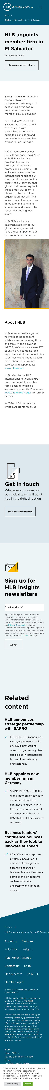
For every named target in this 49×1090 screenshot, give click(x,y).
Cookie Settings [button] (12, 1084)
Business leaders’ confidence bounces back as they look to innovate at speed (23, 839)
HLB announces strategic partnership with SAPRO (24, 724)
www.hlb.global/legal (18, 392)
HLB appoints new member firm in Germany (22, 778)
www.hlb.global (14, 368)
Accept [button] (28, 1084)
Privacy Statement (16, 625)
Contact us (27, 635)
